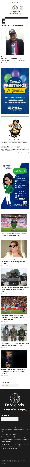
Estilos (15, 461)
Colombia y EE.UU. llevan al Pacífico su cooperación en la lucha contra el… (15, 344)
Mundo (18, 460)
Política (4, 460)
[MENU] (3, 21)
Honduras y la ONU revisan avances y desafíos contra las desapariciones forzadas (14, 261)
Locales (14, 460)
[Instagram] (17, 2)
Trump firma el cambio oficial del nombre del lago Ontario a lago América (13, 371)
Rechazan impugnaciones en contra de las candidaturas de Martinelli (12, 60)
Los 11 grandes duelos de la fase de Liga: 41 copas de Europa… (13, 235)
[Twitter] (15, 2)
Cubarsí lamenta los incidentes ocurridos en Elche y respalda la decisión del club (12, 317)
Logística (4, 463)
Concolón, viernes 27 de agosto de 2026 (11, 146)
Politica (3, 56)
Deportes (23, 460)
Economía (9, 460)
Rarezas (20, 461)
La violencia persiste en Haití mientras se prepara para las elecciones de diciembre (15, 289)
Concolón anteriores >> (23, 152)
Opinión (11, 461)
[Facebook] (12, 2)
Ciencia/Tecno (5, 461)
